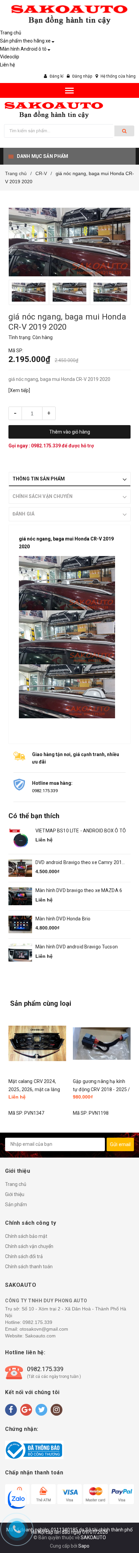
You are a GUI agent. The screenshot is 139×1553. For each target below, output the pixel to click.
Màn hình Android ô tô (23, 49)
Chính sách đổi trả (24, 1256)
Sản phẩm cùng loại (41, 1003)
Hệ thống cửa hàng (118, 76)
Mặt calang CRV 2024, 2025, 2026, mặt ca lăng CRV (34, 1089)
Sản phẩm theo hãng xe (25, 41)
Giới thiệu (14, 1194)
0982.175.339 (46, 445)
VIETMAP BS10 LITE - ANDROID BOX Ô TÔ (80, 830)
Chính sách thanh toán (29, 1266)
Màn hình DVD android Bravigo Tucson (76, 946)
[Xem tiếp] (19, 390)
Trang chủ (10, 32)
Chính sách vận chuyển (29, 1246)
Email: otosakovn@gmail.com (36, 1329)
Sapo (83, 1546)
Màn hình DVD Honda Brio (62, 918)
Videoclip (9, 56)
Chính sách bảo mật (26, 1236)
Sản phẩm (16, 1204)
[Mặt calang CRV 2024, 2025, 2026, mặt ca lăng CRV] (37, 1043)
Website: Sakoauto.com (30, 1335)
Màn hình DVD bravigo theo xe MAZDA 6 (78, 890)
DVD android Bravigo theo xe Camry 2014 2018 (79, 863)
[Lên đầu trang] (117, 1526)
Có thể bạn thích (33, 816)
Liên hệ (7, 64)
